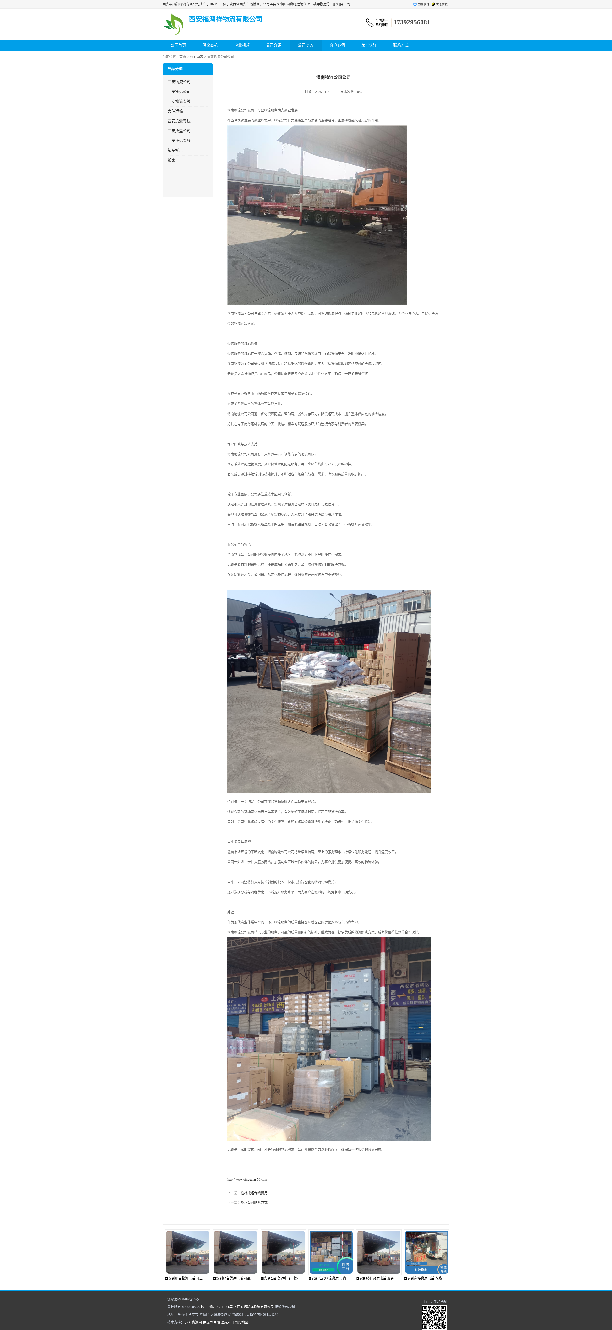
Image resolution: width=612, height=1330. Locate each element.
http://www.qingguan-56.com (247, 1179)
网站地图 (241, 1322)
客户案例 (337, 45)
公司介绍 (273, 45)
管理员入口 (225, 1322)
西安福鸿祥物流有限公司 (255, 1307)
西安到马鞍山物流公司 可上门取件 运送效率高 (438, 1278)
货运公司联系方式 (254, 1202)
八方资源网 (193, 1322)
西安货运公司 (179, 92)
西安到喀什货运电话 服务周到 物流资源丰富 (293, 1278)
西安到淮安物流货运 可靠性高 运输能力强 (244, 1278)
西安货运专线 (179, 121)
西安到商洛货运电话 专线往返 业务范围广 (339, 1278)
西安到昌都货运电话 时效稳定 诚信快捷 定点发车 (201, 1278)
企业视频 (242, 45)
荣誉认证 (369, 45)
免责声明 (209, 1322)
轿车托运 (175, 150)
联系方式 (401, 45)
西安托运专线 (179, 141)
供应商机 (210, 45)
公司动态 (305, 45)
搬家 (171, 160)
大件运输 (175, 111)
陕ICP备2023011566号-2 (218, 1307)
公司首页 (178, 45)
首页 (182, 57)
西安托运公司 (179, 131)
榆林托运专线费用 (254, 1193)
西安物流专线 (179, 101)
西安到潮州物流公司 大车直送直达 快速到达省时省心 (395, 1278)
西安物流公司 (179, 82)
